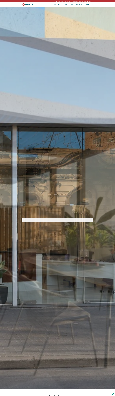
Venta (55, 4)
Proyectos (65, 4)
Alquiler (59, 4)
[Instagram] (90, 1)
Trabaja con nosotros (79, 4)
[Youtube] (87, 1)
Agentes (71, 4)
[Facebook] (92, 1)
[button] (113, 194)
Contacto (87, 4)
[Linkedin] (88, 1)
